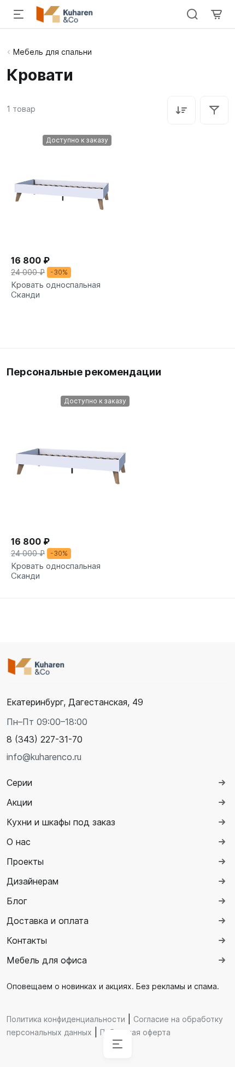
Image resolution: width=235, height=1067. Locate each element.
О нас (19, 841)
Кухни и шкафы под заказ (61, 822)
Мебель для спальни (52, 51)
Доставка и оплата (48, 920)
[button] (45, 739)
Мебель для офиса (47, 960)
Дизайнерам (32, 881)
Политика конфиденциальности (66, 1019)
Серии (19, 782)
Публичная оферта (135, 1032)
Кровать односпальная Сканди (56, 290)
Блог (17, 900)
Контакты (27, 940)
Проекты (25, 861)
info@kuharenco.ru (44, 756)
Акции (19, 802)
